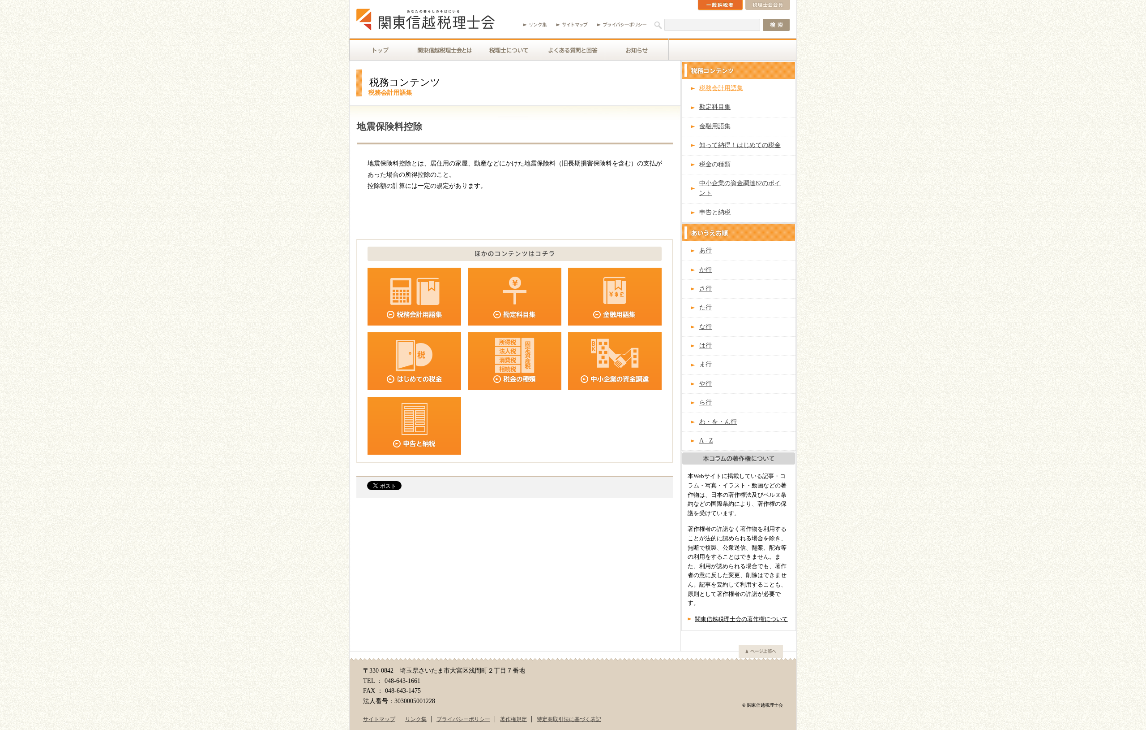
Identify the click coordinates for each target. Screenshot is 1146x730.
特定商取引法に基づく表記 (569, 719)
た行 (705, 307)
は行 (705, 345)
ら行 (705, 402)
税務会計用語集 (721, 88)
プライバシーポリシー (463, 719)
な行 (705, 326)
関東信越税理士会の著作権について (741, 619)
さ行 (705, 288)
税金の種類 (715, 164)
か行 (705, 269)
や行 (705, 383)
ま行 (705, 364)
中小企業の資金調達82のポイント (740, 188)
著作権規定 (513, 719)
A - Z (706, 440)
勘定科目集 (715, 107)
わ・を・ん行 (718, 421)
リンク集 (416, 719)
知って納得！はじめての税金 (740, 145)
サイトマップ (379, 719)
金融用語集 (715, 126)
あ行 (705, 250)
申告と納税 (715, 212)
